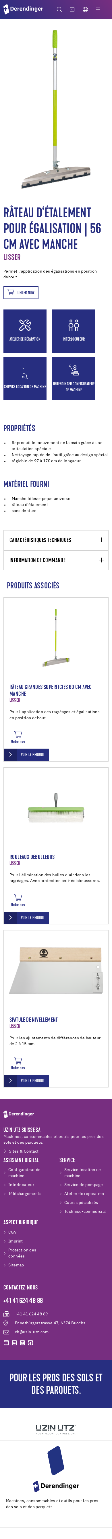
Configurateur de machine (24, 1173)
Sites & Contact (23, 1151)
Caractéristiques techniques (40, 540)
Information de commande (37, 561)
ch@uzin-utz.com (32, 1332)
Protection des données (22, 1253)
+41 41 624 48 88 (23, 1301)
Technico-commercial (85, 1212)
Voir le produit (33, 755)
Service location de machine (82, 1173)
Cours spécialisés (81, 1203)
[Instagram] (22, 1343)
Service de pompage (83, 1185)
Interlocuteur (21, 1185)
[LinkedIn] (14, 1343)
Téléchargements (24, 1194)
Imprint (15, 1241)
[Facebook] (30, 1343)
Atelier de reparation (84, 1194)
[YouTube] (6, 1343)
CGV (12, 1232)
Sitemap (16, 1265)
